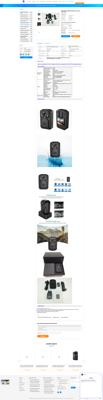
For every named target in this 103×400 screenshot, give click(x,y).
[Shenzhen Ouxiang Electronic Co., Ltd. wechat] (26, 54)
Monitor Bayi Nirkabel (26, 39)
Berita (20, 385)
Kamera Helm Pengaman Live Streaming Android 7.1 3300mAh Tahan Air (49, 381)
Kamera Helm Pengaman (26, 18)
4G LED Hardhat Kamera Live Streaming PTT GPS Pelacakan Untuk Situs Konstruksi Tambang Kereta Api (49, 386)
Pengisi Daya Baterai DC (26, 22)
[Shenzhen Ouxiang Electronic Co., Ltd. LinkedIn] (61, 392)
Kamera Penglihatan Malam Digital (26, 37)
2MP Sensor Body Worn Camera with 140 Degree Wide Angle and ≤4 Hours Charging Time (59, 366)
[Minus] (100, 374)
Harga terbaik (65, 36)
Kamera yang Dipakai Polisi (26, 12)
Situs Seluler (21, 388)
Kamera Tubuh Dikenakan (26, 24)
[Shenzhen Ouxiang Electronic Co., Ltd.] (23, 1)
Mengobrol (26, 57)
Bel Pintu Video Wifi (26, 32)
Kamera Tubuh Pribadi (26, 26)
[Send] (100, 398)
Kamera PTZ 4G (26, 28)
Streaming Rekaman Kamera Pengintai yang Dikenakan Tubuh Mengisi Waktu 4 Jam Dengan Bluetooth (35, 390)
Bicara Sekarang (80, 3)
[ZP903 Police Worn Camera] (51, 19)
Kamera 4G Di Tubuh (26, 16)
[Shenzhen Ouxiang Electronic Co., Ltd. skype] (28, 54)
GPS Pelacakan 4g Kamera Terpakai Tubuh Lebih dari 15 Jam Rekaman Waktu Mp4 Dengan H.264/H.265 (35, 381)
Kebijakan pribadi (22, 390)
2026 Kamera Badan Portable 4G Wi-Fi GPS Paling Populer (35, 385)
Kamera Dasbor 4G (26, 20)
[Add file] (82, 398)
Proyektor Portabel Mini (26, 34)
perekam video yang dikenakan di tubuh (44, 317)
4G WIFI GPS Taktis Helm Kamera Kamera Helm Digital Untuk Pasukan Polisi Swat (49, 391)
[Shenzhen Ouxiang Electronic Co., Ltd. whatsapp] (23, 54)
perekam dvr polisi (56, 317)
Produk (20, 381)
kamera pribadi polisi (64, 317)
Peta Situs (21, 387)
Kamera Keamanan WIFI (26, 30)
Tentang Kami (21, 384)
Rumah (20, 379)
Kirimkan (43, 336)
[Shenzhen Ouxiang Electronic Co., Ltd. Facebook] (58, 392)
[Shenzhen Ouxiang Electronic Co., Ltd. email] (21, 54)
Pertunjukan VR (22, 382)
